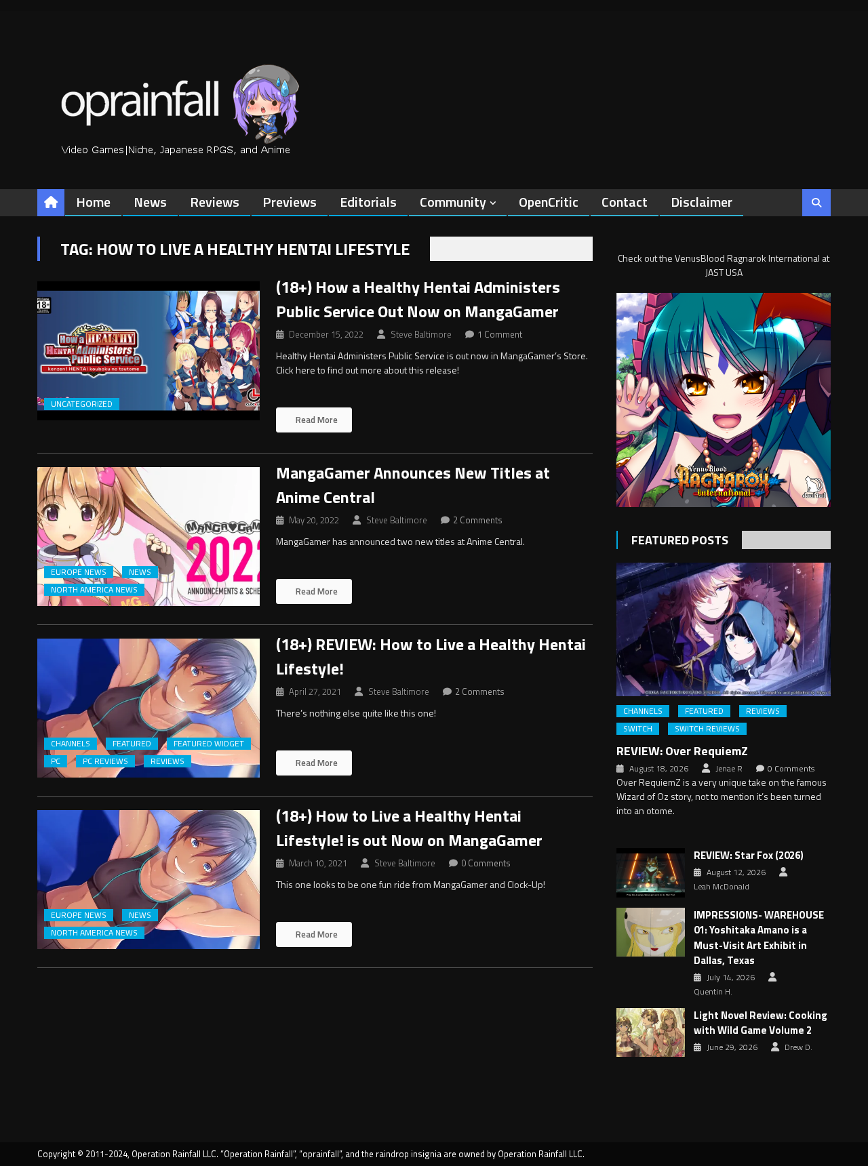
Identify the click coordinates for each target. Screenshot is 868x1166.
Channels (70, 744)
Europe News (78, 572)
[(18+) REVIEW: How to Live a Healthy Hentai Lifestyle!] (148, 708)
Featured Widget (209, 744)
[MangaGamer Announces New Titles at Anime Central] (148, 536)
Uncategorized (82, 404)
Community (453, 201)
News (150, 201)
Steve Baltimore (421, 334)
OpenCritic (548, 201)
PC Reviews (105, 761)
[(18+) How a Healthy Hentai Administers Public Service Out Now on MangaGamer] (148, 350)
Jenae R (729, 769)
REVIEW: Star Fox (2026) (749, 855)
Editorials (368, 201)
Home (93, 201)
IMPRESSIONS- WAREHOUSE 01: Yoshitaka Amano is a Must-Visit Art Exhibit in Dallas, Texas (759, 938)
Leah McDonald (721, 887)
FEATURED (132, 744)
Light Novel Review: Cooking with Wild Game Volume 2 (760, 1023)
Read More (316, 419)
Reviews (214, 201)
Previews (289, 201)
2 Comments (477, 520)
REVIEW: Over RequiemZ (682, 751)
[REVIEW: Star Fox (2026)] (650, 872)
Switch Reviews (707, 729)
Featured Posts (679, 540)
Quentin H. (713, 992)
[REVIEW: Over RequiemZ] (723, 629)
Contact (624, 201)
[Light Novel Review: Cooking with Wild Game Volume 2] (650, 1032)
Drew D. (798, 1047)
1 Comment (499, 334)
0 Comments (486, 863)
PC (55, 761)
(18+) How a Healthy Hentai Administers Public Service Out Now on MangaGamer (418, 299)
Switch (637, 729)
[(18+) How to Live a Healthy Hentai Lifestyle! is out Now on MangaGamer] (148, 879)
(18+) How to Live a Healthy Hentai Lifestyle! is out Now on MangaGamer (409, 827)
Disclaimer (701, 201)
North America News (94, 590)
